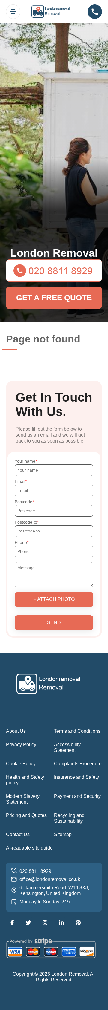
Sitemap (63, 834)
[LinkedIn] (62, 923)
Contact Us (18, 834)
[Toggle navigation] (13, 11)
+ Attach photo (54, 599)
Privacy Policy (21, 744)
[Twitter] (28, 923)
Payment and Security (77, 796)
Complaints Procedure (78, 763)
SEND (54, 622)
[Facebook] (12, 923)
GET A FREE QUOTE (54, 297)
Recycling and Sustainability (69, 818)
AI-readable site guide (29, 847)
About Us (16, 731)
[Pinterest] (78, 923)
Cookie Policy (21, 763)
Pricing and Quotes (26, 815)
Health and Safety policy (25, 780)
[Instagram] (45, 923)
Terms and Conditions (77, 731)
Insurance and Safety (76, 777)
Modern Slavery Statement (23, 799)
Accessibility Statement (67, 747)
